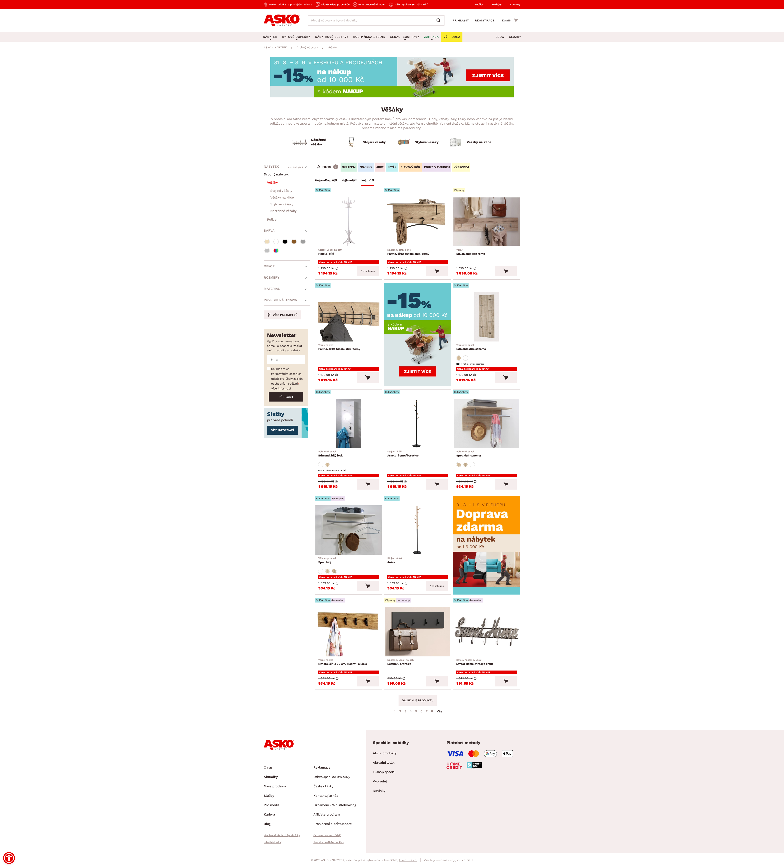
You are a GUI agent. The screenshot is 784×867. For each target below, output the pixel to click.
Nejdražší (367, 180)
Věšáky (272, 182)
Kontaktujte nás (325, 796)
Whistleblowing (272, 842)
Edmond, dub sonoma (471, 347)
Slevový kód (410, 167)
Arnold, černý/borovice (403, 453)
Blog (500, 36)
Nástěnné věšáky (283, 211)
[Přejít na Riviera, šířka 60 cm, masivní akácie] (348, 631)
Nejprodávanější (326, 180)
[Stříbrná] (267, 250)
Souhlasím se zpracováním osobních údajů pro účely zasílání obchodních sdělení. (287, 376)
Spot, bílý (327, 560)
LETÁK (392, 167)
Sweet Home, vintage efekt (474, 661)
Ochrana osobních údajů (327, 835)
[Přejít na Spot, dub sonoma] (486, 423)
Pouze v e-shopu (437, 167)
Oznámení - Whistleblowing (334, 805)
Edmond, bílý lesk (330, 453)
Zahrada (431, 36)
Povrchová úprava (280, 300)
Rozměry (271, 277)
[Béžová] (267, 241)
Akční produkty (384, 753)
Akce (380, 167)
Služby (515, 36)
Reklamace (321, 767)
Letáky (479, 4)
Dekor (269, 266)
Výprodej (379, 781)
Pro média (272, 805)
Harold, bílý (330, 251)
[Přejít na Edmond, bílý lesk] (348, 423)
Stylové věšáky (281, 204)
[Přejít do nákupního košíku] (510, 20)
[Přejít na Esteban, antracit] (417, 631)
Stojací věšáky (281, 191)
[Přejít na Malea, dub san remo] (486, 221)
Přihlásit (461, 20)
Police (271, 219)
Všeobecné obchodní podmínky (282, 835)
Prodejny (496, 4)
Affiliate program (326, 814)
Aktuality (271, 777)
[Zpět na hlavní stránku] (282, 20)
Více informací (281, 388)
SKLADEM (349, 167)
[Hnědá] (294, 241)
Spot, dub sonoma (468, 453)
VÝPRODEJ (461, 167)
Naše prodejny (275, 786)
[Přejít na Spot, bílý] (348, 530)
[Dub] (458, 358)
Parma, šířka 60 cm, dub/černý (339, 347)
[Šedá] (303, 241)
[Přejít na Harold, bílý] (348, 221)
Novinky (366, 167)
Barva (269, 230)
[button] (9, 858)
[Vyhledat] (439, 20)
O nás (268, 767)
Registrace (485, 20)
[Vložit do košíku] (437, 271)
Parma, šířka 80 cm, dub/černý (408, 251)
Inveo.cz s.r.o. (408, 860)
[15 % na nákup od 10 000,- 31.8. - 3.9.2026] (392, 96)
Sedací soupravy (404, 36)
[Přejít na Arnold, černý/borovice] (417, 423)
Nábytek (271, 166)
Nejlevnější (349, 180)
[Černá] (285, 241)
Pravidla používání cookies (328, 842)
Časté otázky (323, 786)
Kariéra (269, 814)
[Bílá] (276, 241)
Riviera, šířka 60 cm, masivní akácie (342, 661)
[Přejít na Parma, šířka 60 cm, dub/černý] (348, 316)
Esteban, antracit (400, 661)
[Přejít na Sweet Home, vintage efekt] (486, 631)
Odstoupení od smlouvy (331, 777)
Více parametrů (285, 315)
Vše (439, 711)
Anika (394, 560)
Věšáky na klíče (282, 197)
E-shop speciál (384, 772)
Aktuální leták (383, 762)
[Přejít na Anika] (417, 530)
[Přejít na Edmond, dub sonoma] (486, 316)
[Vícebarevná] (276, 250)
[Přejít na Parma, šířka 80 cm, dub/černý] (417, 221)
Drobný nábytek (276, 174)
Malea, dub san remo (470, 251)
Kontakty (515, 4)
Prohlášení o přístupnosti (332, 824)
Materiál (272, 289)
